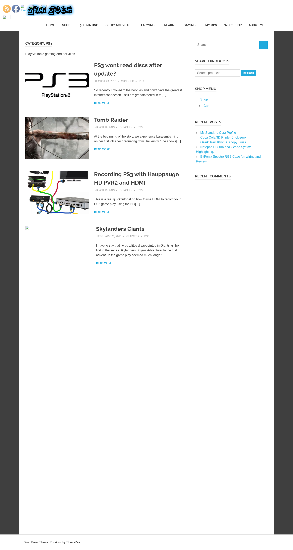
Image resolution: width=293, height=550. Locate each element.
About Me (256, 25)
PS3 (141, 81)
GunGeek (127, 81)
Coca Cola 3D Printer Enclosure (223, 137)
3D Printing (89, 25)
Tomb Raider (111, 120)
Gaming (190, 25)
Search (248, 73)
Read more (102, 103)
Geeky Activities (118, 25)
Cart (206, 105)
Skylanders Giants (120, 229)
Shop (66, 25)
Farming (147, 25)
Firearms (169, 25)
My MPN (211, 25)
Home (50, 25)
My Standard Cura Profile (218, 132)
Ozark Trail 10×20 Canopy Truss (223, 142)
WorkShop (233, 25)
